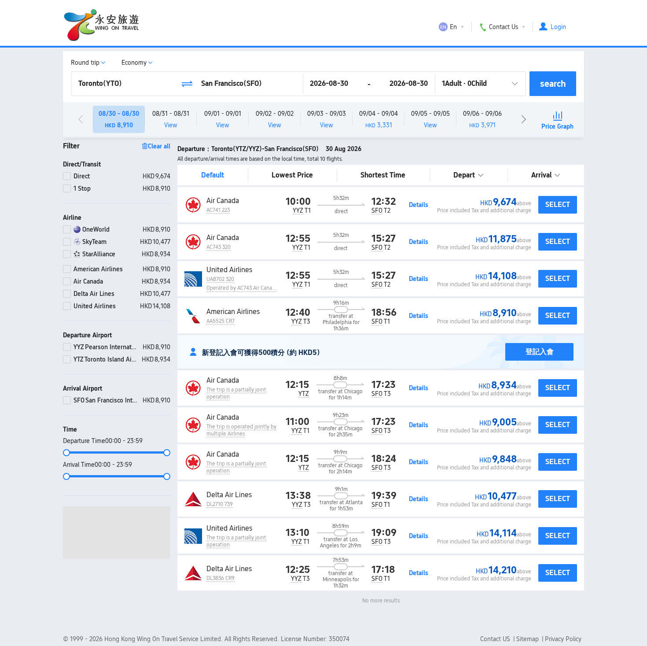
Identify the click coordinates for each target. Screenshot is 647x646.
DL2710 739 (219, 504)
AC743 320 (218, 247)
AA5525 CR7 (220, 321)
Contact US (496, 638)
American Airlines (233, 311)
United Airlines (229, 270)
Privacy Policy (563, 638)
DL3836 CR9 (220, 578)
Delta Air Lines (229, 495)
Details (418, 204)
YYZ (298, 210)
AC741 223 (218, 210)
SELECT (557, 204)
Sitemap (528, 638)
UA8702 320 (220, 279)
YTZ (303, 393)
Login (558, 26)
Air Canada (222, 200)
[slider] (116, 452)
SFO (376, 210)
